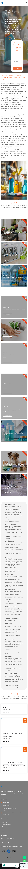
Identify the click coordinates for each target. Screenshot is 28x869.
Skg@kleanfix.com (7, 810)
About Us (4, 826)
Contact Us (4, 829)
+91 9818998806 (6, 802)
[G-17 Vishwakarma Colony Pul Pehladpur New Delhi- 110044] (2, 813)
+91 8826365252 (6, 804)
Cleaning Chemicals (6, 824)
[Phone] (24, 857)
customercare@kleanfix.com (9, 808)
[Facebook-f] (2, 842)
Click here (12, 838)
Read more (6, 712)
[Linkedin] (8, 842)
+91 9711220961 (6, 805)
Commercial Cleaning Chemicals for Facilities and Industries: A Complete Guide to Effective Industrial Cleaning (14, 764)
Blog (3, 831)
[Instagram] (5, 842)
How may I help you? (12, 865)
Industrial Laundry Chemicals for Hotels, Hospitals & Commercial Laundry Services (12, 735)
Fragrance (4, 822)
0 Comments (7, 709)
